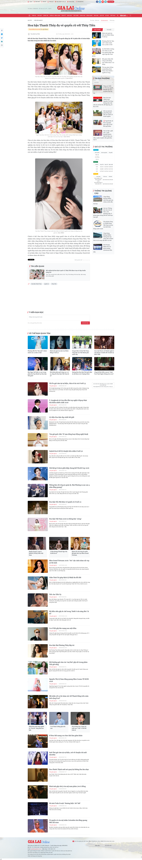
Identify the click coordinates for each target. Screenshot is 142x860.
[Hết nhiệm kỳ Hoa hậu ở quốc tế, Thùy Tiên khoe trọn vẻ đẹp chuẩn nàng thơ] (37, 274)
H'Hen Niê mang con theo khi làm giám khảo (65, 735)
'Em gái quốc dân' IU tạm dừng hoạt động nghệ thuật (68, 434)
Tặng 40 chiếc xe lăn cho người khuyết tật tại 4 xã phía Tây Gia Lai (103, 89)
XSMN (111, 383)
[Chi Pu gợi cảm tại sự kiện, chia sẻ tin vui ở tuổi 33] (38, 389)
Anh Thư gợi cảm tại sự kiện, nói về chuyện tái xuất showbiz (68, 754)
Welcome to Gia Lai (61, 1)
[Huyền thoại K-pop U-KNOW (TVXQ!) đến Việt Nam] (37, 543)
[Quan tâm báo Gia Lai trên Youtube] (103, 2)
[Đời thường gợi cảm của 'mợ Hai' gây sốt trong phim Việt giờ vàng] (38, 667)
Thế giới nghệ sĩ (38, 20)
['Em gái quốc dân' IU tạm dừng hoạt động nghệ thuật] (38, 439)
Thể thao (112, 15)
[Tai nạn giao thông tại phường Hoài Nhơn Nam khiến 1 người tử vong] (96, 69)
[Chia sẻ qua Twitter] (2, 38)
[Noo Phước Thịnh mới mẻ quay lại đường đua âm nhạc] (38, 775)
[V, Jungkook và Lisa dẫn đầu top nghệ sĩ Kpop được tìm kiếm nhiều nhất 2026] (38, 406)
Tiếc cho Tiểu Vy (55, 594)
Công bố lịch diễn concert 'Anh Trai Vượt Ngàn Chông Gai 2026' (104, 373)
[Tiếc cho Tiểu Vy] (38, 600)
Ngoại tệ (95, 161)
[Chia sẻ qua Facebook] (2, 30)
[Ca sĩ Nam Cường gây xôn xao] (58, 718)
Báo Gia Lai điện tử (71, 8)
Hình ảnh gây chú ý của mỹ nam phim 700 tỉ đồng (67, 786)
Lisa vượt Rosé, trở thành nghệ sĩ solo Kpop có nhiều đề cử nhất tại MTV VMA (104, 352)
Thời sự (34, 15)
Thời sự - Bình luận (55, 15)
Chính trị (45, 15)
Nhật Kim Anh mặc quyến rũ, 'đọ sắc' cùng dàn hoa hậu (36, 728)
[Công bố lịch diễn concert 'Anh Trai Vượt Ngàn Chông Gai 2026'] (104, 363)
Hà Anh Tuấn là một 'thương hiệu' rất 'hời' (65, 803)
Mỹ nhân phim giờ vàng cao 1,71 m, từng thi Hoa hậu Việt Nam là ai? (59, 373)
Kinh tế (64, 15)
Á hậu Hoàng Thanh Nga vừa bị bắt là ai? (58, 552)
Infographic (80, 1)
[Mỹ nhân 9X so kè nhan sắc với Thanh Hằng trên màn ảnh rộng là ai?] (38, 701)
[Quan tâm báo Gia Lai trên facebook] (97, 2)
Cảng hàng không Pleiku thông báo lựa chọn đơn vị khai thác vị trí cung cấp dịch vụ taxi (103, 236)
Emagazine (71, 1)
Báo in (44, 1)
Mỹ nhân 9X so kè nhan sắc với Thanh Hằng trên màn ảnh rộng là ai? (68, 697)
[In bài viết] (2, 45)
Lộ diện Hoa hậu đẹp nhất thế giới (61, 417)
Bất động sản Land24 (105, 383)
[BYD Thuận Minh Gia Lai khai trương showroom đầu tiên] (97, 247)
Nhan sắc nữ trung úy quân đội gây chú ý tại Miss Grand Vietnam (80, 553)
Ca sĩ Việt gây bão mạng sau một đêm (62, 628)
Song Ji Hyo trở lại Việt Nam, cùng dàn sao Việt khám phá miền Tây (80, 352)
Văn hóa (96, 15)
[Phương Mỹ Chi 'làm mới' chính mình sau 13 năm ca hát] (96, 43)
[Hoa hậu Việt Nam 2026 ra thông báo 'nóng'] (38, 524)
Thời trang (112, 20)
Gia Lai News (124, 15)
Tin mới (109, 29)
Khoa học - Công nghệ (86, 15)
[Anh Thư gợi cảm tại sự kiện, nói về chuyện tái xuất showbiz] (38, 758)
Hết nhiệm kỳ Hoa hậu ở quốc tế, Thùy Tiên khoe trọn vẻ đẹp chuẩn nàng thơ (66, 271)
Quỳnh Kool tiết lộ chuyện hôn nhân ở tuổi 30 (66, 451)
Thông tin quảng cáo (103, 192)
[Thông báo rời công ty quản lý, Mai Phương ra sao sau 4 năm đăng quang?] (38, 490)
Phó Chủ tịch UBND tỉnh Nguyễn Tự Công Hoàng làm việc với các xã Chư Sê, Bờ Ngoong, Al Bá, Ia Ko (103, 102)
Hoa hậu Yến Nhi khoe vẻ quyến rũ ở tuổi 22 (65, 502)
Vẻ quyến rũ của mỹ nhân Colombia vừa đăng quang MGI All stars (68, 821)
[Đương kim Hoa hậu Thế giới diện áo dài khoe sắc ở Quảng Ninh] (82, 363)
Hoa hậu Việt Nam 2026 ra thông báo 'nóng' (65, 519)
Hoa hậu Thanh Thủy (36, 284)
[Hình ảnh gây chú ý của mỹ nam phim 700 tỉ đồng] (38, 792)
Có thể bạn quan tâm (39, 333)
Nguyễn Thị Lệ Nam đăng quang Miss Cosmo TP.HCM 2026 (69, 680)
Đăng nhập (110, 1)
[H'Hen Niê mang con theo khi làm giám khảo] (38, 741)
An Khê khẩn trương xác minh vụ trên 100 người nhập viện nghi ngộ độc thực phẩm (103, 52)
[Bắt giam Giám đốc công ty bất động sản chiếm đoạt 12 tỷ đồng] (96, 61)
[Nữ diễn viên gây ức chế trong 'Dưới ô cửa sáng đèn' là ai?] (38, 617)
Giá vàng (96, 173)
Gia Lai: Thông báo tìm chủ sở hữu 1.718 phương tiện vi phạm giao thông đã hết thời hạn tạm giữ (103, 212)
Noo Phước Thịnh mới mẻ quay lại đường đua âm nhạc (69, 769)
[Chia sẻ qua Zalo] (2, 34)
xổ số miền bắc (96, 383)
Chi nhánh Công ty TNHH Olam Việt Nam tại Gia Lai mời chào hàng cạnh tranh (103, 225)
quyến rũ (46, 284)
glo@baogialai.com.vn (36, 849)
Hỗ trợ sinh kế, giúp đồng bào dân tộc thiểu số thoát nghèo (108, 113)
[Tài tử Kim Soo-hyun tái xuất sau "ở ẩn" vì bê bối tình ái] (80, 718)
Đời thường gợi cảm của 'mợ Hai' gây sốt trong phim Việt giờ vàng (68, 663)
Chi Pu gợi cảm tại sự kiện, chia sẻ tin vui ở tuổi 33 (67, 383)
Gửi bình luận (85, 323)
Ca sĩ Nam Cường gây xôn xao (57, 727)
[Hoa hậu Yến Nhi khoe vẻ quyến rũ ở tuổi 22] (38, 507)
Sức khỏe (75, 15)
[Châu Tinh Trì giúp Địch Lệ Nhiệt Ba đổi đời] (38, 583)
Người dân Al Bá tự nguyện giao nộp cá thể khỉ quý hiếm (108, 123)
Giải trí (102, 15)
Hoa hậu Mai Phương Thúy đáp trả (61, 645)
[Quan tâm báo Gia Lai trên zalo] (100, 2)
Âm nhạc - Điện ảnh (94, 20)
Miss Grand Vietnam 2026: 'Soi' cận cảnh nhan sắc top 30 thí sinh (69, 562)
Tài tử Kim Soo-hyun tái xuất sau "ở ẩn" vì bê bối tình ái (79, 728)
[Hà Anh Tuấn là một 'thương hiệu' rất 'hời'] (38, 809)
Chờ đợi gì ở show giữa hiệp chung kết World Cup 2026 (69, 468)
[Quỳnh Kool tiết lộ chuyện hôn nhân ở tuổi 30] (38, 456)
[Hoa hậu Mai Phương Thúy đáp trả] (38, 650)
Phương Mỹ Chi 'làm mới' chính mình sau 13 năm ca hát (108, 42)
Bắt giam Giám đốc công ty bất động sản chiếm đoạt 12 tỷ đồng (108, 61)
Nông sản (96, 149)
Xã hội (107, 15)
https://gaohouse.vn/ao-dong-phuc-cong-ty (103, 386)
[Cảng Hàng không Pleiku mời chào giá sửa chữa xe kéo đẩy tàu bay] (97, 199)
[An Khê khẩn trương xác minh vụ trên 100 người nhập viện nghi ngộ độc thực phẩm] (96, 51)
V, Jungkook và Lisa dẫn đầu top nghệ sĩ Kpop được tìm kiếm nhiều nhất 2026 (68, 401)
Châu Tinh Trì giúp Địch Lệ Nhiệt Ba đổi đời (65, 577)
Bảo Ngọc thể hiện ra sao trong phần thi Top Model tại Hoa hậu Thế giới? (37, 373)
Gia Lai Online (39, 841)
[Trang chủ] (29, 15)
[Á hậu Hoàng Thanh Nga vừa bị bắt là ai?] (58, 543)
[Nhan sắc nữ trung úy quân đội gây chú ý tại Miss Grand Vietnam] (80, 543)
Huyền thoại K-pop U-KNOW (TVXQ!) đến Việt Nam (36, 553)
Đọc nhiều (97, 29)
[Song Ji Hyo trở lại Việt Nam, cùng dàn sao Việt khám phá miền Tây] (82, 342)
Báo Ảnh (38, 1)
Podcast (51, 1)
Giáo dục (69, 15)
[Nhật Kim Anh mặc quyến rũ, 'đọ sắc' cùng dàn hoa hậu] (37, 718)
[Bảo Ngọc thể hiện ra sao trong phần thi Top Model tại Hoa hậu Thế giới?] (38, 363)
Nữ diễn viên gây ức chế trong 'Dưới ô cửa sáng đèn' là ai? (69, 612)
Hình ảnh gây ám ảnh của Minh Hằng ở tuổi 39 (108, 34)
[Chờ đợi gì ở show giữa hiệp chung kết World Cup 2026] (38, 473)
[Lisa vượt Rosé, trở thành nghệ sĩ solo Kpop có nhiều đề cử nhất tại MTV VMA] (104, 342)
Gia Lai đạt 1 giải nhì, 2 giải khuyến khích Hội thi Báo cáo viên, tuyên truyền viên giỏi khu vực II (103, 135)
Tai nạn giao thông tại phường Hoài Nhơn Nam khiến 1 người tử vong (107, 69)
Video (31, 1)
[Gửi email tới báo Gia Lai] (105, 2)
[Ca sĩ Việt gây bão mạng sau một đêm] (38, 634)
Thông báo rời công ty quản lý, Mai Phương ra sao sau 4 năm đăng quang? (69, 486)
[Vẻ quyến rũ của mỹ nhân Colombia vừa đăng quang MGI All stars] (38, 825)
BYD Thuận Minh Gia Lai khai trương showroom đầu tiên (102, 248)
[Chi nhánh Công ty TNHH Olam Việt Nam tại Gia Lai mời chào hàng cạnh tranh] (97, 224)
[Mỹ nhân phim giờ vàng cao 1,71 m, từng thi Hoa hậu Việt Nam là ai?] (60, 363)
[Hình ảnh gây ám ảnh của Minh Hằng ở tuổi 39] (96, 35)
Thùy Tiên (54, 284)
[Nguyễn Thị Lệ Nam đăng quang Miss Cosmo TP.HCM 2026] (38, 684)
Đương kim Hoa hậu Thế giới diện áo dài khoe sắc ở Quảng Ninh (82, 373)
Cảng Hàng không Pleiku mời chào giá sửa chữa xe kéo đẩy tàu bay (103, 200)
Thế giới (39, 15)
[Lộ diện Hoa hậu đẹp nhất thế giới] (38, 422)
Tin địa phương (102, 78)
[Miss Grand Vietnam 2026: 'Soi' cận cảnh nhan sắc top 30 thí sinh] (38, 566)
